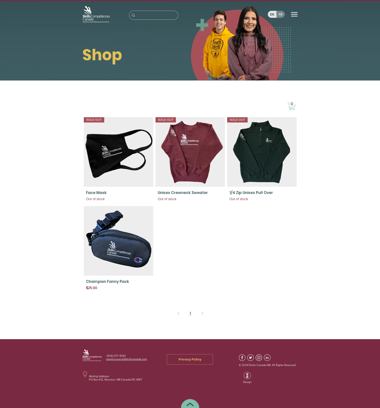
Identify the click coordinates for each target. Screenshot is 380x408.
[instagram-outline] (258, 357)
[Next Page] (202, 313)
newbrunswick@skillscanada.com (126, 359)
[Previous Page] (178, 313)
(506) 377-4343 (116, 355)
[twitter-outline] (250, 357)
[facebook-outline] (242, 357)
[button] (292, 106)
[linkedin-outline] (267, 357)
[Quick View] (118, 241)
